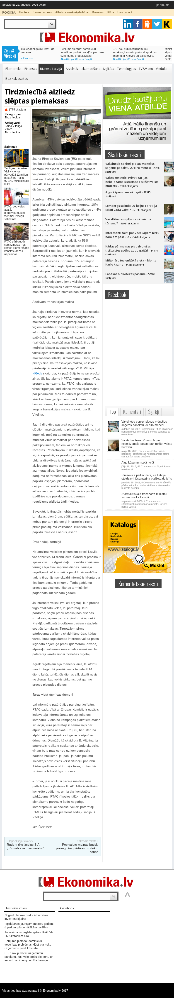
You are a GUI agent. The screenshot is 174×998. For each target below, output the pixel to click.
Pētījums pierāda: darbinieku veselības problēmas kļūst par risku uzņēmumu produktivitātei (28, 944)
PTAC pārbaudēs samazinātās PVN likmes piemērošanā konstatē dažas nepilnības (16, 248)
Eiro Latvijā (124, 12)
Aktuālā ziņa (28, 59)
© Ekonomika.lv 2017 (54, 990)
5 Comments (146, 485)
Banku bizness (42, 12)
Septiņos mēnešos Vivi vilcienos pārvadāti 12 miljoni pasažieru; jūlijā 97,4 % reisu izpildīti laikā (16, 176)
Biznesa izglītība (103, 12)
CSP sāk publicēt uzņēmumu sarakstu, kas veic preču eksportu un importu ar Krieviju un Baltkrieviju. (43, 52)
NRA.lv (37, 373)
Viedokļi (161, 68)
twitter (157, 24)
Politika (24, 12)
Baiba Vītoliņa (13, 126)
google (128, 24)
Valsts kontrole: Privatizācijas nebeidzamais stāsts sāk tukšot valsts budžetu (131, 182)
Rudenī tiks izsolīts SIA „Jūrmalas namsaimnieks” (25, 846)
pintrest (147, 24)
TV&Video (146, 68)
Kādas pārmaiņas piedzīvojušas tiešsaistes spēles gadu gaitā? (128, 248)
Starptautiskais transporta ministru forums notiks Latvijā (144, 495)
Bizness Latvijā (44, 59)
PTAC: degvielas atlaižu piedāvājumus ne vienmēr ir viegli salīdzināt (15, 213)
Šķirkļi (153, 411)
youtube (167, 24)
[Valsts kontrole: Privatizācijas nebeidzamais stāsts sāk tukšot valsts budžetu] (114, 450)
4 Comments (144, 504)
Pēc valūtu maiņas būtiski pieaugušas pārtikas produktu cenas (77, 848)
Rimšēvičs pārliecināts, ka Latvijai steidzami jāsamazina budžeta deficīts (146, 476)
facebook (138, 24)
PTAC (8, 129)
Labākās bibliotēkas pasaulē (125, 274)
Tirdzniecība (12, 117)
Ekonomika (13, 68)
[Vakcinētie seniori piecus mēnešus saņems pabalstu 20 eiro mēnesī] (114, 432)
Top (113, 411)
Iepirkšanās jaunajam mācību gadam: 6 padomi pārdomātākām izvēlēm (29, 925)
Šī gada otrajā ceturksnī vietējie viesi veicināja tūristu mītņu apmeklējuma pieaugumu (148, 52)
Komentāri (132, 411)
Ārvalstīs (72, 68)
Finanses (30, 68)
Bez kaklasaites (16, 78)
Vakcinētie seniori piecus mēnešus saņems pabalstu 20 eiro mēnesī (130, 166)
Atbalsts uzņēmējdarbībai (72, 12)
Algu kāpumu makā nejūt (123, 192)
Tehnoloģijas (126, 68)
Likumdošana (90, 68)
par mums (162, 5)
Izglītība (108, 68)
